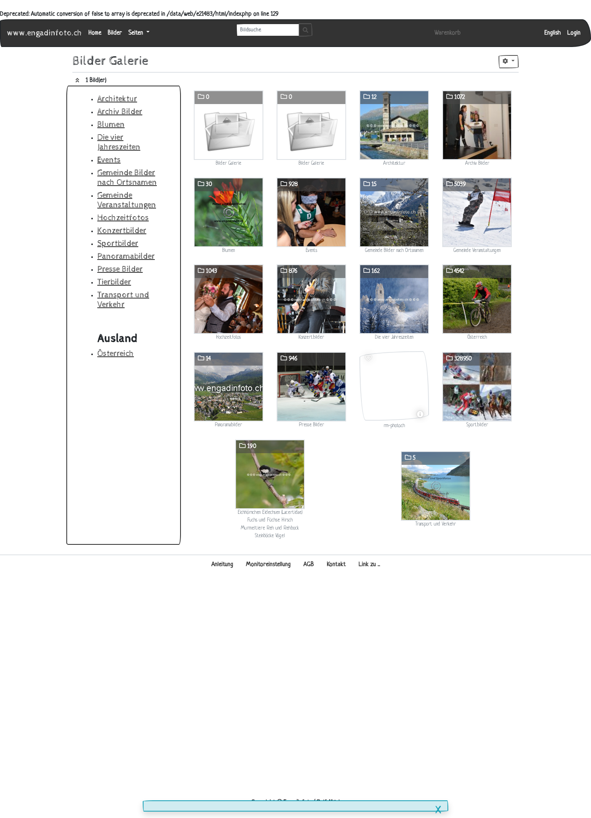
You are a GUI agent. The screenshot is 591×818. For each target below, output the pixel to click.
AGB (309, 564)
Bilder (115, 33)
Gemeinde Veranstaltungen (126, 200)
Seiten (136, 33)
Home (94, 33)
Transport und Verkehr (123, 299)
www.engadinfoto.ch (44, 33)
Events (109, 160)
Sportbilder (117, 243)
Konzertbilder (121, 230)
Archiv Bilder (119, 112)
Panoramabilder (126, 256)
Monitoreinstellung (268, 564)
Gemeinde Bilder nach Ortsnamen (127, 177)
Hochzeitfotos (123, 218)
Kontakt (336, 564)
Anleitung (222, 564)
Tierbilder (114, 282)
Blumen (111, 124)
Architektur (117, 99)
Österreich (115, 353)
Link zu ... (369, 564)
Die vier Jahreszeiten (118, 142)
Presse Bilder (120, 269)
